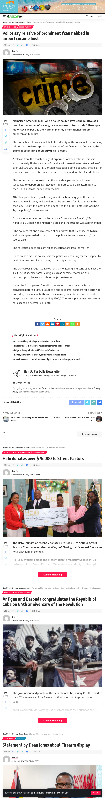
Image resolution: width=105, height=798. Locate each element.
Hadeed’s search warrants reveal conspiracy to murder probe (42, 345)
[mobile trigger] (5, 16)
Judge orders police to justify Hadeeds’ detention (36, 350)
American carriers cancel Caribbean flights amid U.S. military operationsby (48, 359)
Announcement (10, 452)
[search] (87, 16)
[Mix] (67, 324)
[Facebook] (37, 324)
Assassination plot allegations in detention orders (37, 341)
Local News (25, 452)
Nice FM (15, 51)
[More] (77, 324)
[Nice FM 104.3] (18, 16)
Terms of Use (62, 792)
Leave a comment (91, 434)
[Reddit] (47, 324)
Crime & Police (10, 27)
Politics (20, 739)
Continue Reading (52, 574)
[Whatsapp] (72, 324)
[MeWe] (62, 324)
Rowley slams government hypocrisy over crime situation (40, 354)
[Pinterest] (57, 324)
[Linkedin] (52, 324)
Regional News (25, 27)
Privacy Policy (44, 792)
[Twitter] (42, 324)
